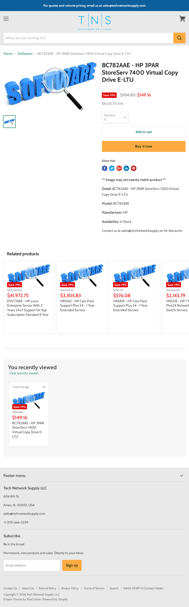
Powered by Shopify (55, 599)
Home (8, 54)
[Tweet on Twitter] (112, 168)
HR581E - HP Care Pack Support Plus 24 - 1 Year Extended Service (130, 305)
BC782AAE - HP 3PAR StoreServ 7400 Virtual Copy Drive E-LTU (28, 430)
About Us (28, 588)
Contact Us (10, 588)
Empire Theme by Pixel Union (22, 599)
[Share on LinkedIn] (126, 168)
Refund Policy (47, 588)
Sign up (72, 565)
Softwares (25, 54)
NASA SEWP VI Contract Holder (143, 588)
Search (114, 588)
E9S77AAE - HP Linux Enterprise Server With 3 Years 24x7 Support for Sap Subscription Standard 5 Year (28, 308)
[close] (44, 387)
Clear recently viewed (23, 373)
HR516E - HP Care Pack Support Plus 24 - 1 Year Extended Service (77, 305)
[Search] (179, 38)
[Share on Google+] (119, 168)
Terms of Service (94, 588)
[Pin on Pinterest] (133, 168)
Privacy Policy (70, 588)
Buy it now (143, 146)
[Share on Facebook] (104, 168)
